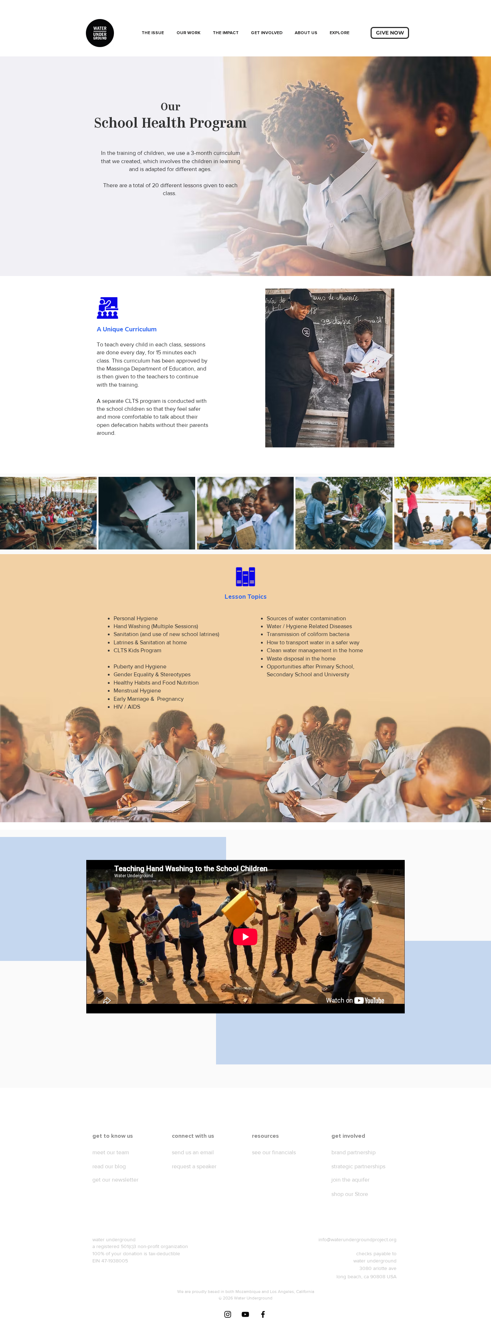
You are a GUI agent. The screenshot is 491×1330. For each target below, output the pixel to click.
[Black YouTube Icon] (245, 1314)
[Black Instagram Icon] (227, 1314)
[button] (188, 32)
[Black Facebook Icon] (262, 1314)
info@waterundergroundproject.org (357, 1239)
